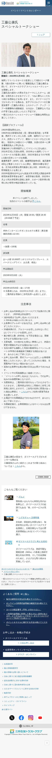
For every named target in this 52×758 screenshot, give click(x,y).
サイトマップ (9, 705)
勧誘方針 (7, 693)
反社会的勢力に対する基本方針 (16, 680)
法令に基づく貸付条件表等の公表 (17, 685)
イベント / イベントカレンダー (25, 10)
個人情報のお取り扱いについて (16, 672)
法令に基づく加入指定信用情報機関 (18, 676)
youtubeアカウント (40, 717)
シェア (42, 35)
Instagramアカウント (30, 717)
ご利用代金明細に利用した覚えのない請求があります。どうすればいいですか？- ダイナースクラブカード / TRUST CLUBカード (27, 616)
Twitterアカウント (11, 717)
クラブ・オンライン (27, 654)
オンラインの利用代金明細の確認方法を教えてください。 (27, 604)
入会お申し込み (27, 643)
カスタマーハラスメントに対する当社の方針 (21, 689)
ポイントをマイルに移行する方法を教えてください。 (27, 623)
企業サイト (8, 709)
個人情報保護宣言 (11, 668)
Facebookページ (21, 717)
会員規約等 (8, 664)
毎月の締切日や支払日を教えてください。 (24, 599)
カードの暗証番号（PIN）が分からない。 (23, 610)
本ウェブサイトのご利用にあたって (18, 697)
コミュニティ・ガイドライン (15, 701)
